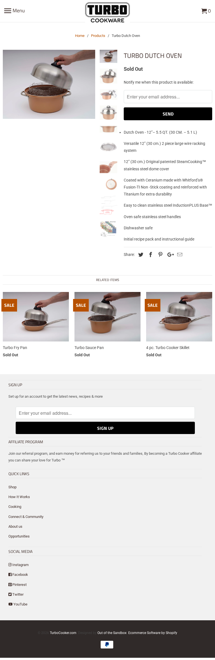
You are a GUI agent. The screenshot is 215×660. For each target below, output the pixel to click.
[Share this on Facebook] (149, 255)
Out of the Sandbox (112, 633)
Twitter (17, 594)
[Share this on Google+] (169, 255)
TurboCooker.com (63, 633)
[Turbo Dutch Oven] (49, 84)
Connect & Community (25, 517)
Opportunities (19, 536)
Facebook (19, 574)
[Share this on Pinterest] (159, 255)
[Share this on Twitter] (139, 255)
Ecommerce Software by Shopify (152, 633)
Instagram (20, 565)
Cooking (14, 507)
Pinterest (19, 585)
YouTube (20, 604)
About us (15, 526)
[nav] (14, 11)
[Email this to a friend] (178, 255)
